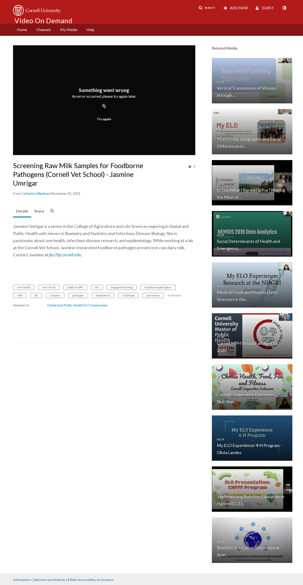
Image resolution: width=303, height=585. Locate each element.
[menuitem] (22, 30)
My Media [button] (68, 29)
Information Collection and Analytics (40, 580)
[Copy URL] (104, 106)
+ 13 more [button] (174, 295)
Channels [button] (43, 29)
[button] (207, 8)
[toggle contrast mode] (284, 8)
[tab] (22, 211)
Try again (104, 119)
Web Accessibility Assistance (91, 580)
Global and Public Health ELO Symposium (77, 305)
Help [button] (90, 29)
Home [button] (22, 29)
